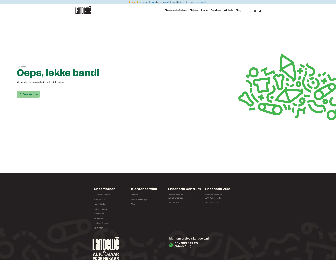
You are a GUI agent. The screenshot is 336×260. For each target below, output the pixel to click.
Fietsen (194, 10)
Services (216, 10)
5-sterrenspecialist (200, 2)
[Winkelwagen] (259, 11)
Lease (204, 10)
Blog (238, 10)
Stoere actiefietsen (176, 10)
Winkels (228, 10)
